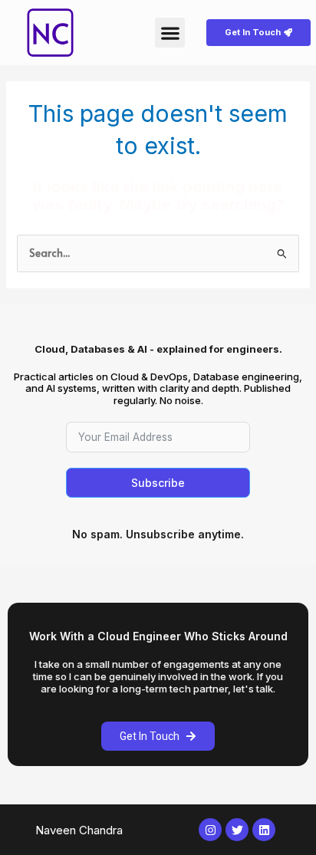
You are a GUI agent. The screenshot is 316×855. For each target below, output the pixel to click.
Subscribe (158, 482)
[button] (170, 33)
